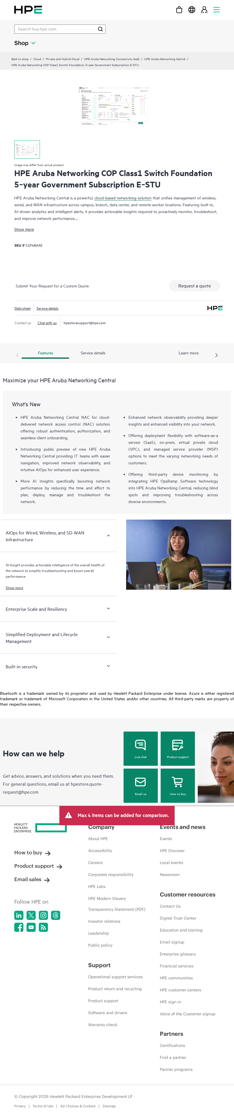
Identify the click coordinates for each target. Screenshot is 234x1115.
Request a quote (194, 285)
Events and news (182, 826)
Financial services (176, 966)
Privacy (20, 1106)
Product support (178, 756)
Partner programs (176, 1069)
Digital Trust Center (178, 918)
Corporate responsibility (111, 874)
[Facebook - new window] (18, 927)
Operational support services (115, 976)
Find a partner (173, 1057)
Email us (140, 793)
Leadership (98, 933)
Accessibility (100, 850)
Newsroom (170, 874)
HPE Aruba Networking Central (164, 58)
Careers (95, 862)
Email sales (27, 879)
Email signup (172, 942)
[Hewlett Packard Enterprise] (28, 10)
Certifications (172, 1045)
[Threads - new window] (55, 915)
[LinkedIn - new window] (18, 915)
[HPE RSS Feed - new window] (43, 927)
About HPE (98, 838)
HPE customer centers (180, 990)
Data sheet (23, 308)
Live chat (141, 756)
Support (99, 965)
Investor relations (104, 921)
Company (101, 826)
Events (166, 838)
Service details (47, 308)
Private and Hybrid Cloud (62, 58)
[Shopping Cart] (179, 10)
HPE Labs (97, 886)
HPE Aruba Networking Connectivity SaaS (112, 58)
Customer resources (187, 894)
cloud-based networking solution (123, 197)
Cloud (37, 58)
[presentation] (216, 355)
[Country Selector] (191, 10)
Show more (24, 229)
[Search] (100, 29)
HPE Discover (172, 850)
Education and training (181, 930)
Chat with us (47, 322)
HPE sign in (170, 1001)
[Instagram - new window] (43, 915)
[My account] (204, 10)
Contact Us (170, 906)
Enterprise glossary (178, 954)
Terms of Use (43, 1106)
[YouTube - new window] (31, 927)
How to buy (178, 793)
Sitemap (109, 1106)
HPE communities (176, 978)
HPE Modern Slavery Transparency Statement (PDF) (117, 904)
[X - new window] (31, 915)
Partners (171, 1033)
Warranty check (102, 1024)
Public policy (100, 945)
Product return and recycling (115, 988)
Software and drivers (107, 1012)
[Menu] (216, 10)
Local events (171, 862)
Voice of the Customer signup (187, 1013)
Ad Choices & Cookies (78, 1106)
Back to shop (20, 58)
